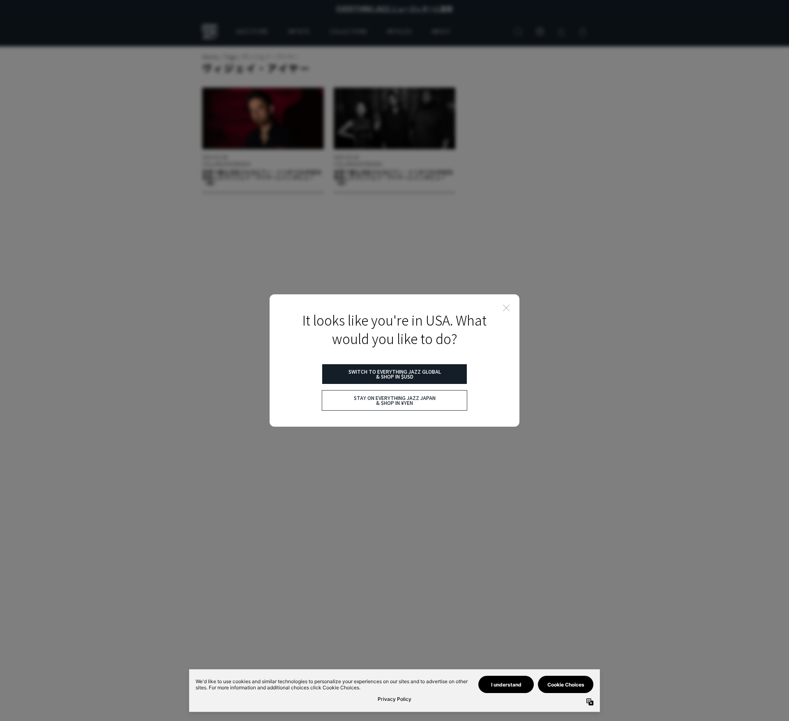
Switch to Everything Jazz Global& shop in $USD (394, 374)
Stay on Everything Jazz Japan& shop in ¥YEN (395, 400)
